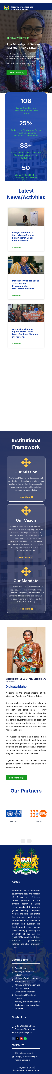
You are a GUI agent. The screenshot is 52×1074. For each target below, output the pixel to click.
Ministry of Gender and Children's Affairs (22, 8)
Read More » (16, 247)
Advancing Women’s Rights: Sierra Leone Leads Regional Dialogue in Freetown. (25, 333)
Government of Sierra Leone (18, 5)
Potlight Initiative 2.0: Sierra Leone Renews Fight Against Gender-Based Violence (23, 236)
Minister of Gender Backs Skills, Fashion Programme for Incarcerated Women (25, 285)
